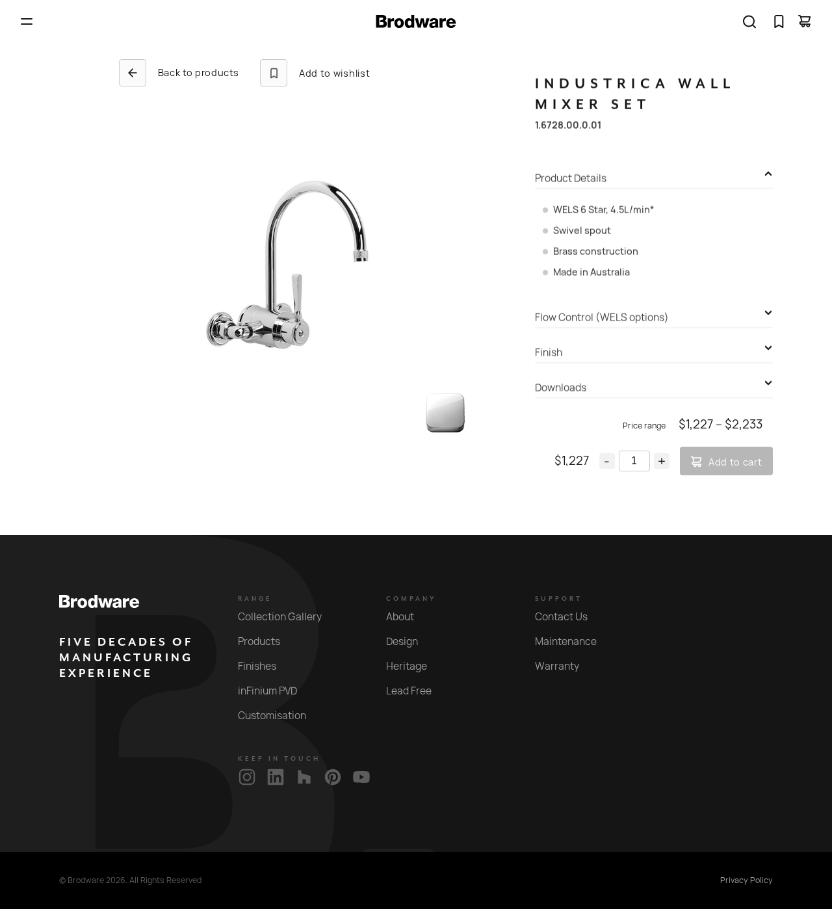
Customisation (272, 715)
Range (255, 599)
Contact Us (561, 617)
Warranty (557, 666)
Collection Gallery (280, 617)
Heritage (406, 666)
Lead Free (409, 691)
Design (402, 641)
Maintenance (566, 641)
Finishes (257, 666)
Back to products (198, 72)
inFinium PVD (267, 691)
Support (558, 599)
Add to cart (735, 462)
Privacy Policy (746, 880)
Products (259, 641)
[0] (778, 21)
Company (411, 599)
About (400, 617)
